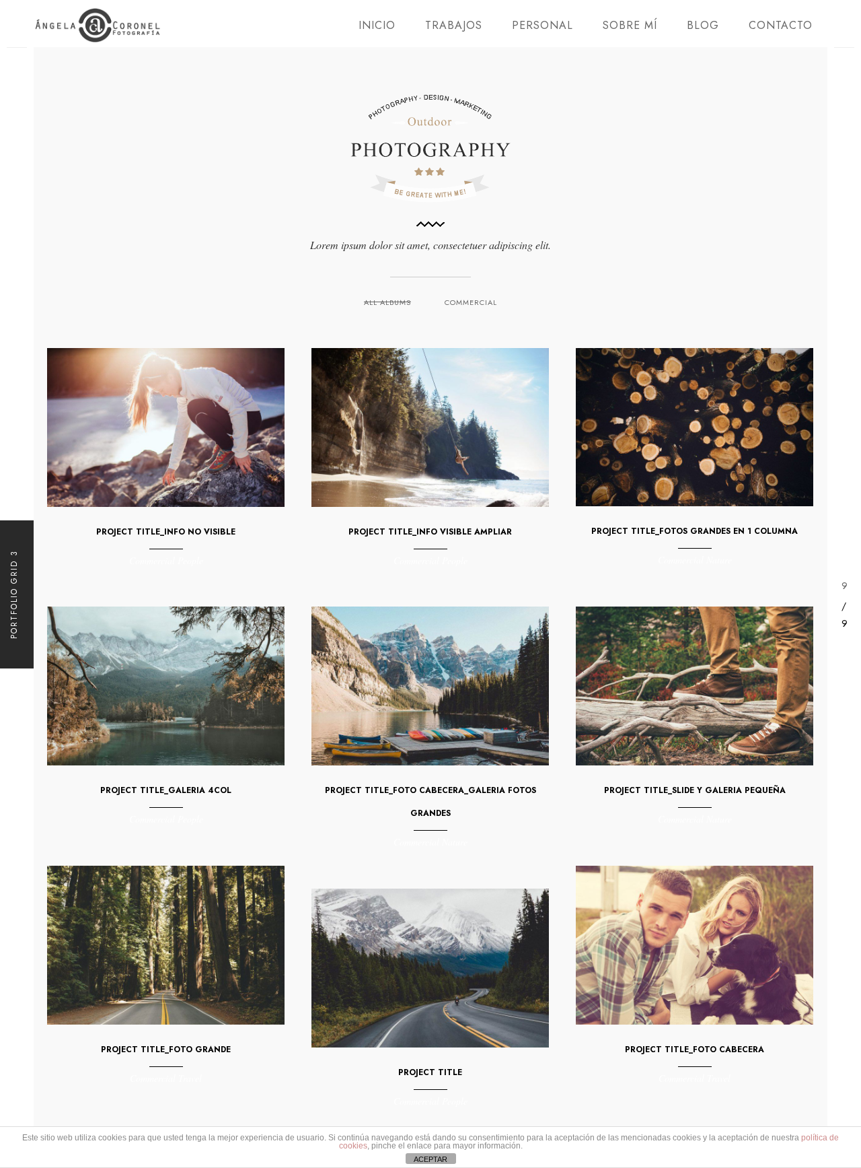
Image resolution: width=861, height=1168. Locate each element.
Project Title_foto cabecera (694, 1049)
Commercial (471, 302)
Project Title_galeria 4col (165, 790)
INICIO (377, 25)
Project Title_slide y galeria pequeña (695, 790)
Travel (719, 1078)
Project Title (430, 1072)
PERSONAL (542, 25)
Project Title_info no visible (165, 532)
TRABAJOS (453, 25)
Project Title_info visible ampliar (430, 532)
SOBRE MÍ (630, 25)
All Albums (387, 302)
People (190, 560)
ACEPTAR (430, 1159)
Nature (719, 559)
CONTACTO (781, 25)
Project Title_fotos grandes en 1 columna (694, 531)
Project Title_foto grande (166, 1049)
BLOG (703, 25)
